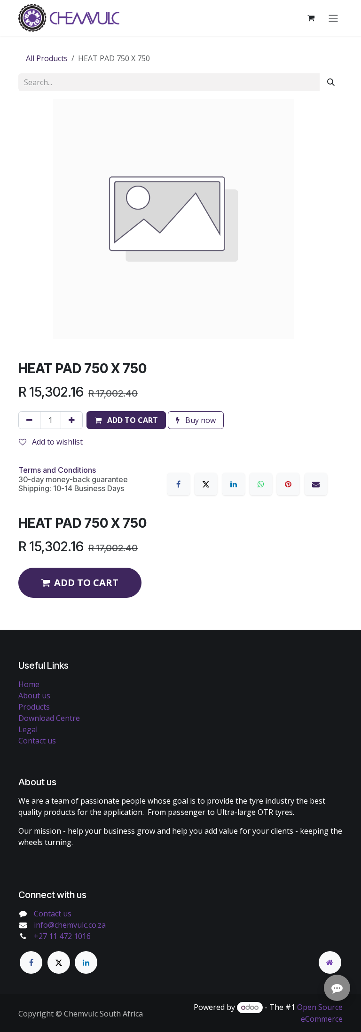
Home (28, 684)
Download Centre (49, 718)
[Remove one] (29, 420)
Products (34, 707)
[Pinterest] (288, 484)
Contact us (37, 740)
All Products (47, 58)
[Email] (316, 484)
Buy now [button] (199, 420)
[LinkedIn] (233, 484)
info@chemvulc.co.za (70, 925)
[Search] (331, 82)
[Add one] (72, 420)
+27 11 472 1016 (62, 936)
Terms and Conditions (57, 470)
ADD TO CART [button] (86, 582)
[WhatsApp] (261, 484)
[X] (206, 484)
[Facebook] (178, 484)
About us (34, 695)
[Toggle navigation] (333, 18)
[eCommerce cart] (310, 17)
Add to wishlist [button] (56, 442)
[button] (126, 420)
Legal (28, 729)
